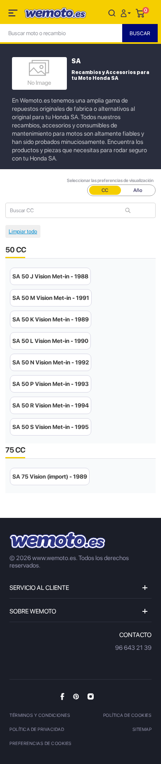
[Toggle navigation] (13, 14)
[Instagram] (91, 696)
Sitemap (142, 729)
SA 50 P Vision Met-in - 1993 (50, 384)
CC (105, 190)
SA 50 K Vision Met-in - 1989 (50, 319)
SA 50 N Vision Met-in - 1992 (50, 362)
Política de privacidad (36, 729)
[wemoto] (57, 540)
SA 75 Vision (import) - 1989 (49, 476)
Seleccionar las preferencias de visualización (110, 180)
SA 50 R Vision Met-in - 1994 (50, 405)
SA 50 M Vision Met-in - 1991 (50, 298)
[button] (127, 13)
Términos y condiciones (39, 715)
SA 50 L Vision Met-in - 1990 (50, 341)
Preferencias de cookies (40, 743)
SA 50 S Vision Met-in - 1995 (50, 427)
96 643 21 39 (133, 647)
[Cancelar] (112, 13)
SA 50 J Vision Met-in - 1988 (50, 276)
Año (137, 190)
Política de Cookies (127, 715)
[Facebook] (62, 696)
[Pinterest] (76, 696)
